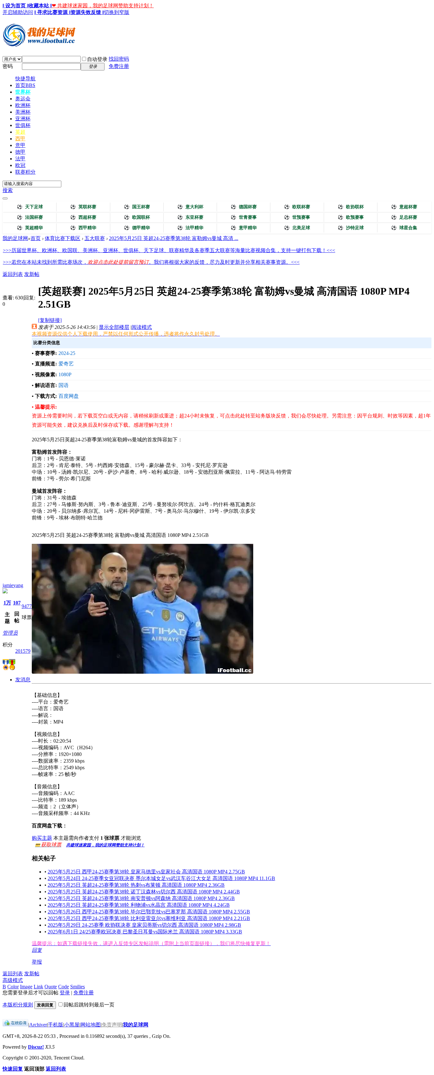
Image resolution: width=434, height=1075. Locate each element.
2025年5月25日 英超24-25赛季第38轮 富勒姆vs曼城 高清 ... (173, 238)
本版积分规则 (18, 1004)
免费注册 (119, 66)
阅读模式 (142, 327)
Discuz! (36, 1047)
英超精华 (30, 227)
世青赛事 (244, 217)
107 (17, 602)
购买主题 (42, 838)
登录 (65, 992)
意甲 (20, 145)
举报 (37, 962)
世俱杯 (23, 125)
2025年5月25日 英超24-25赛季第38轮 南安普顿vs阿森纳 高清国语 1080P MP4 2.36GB (141, 898)
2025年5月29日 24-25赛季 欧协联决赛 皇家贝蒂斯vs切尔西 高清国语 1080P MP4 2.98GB (144, 925)
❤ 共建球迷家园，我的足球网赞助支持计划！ (103, 5)
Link (38, 986)
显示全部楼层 (114, 327)
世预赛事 (297, 217)
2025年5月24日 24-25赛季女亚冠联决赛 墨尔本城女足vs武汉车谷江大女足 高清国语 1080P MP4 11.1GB (161, 878)
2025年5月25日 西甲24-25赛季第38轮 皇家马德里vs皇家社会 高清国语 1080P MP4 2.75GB (146, 871)
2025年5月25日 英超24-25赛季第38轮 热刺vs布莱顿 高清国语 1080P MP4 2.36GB (136, 885)
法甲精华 (190, 227)
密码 (8, 66)
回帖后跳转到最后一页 (89, 1004)
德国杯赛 (244, 206)
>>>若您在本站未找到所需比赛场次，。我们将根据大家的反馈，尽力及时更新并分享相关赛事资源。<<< (151, 262)
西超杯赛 (83, 217)
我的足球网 (15, 238)
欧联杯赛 (297, 206)
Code (63, 986)
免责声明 (112, 1024)
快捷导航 (25, 78)
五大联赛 (95, 238)
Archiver (38, 1024)
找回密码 (119, 59)
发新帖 (31, 274)
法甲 (20, 158)
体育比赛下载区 (62, 238)
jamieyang (13, 585)
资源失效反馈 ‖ (87, 12)
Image (26, 986)
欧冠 (20, 165)
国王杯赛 (137, 206)
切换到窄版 (116, 12)
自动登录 (97, 59)
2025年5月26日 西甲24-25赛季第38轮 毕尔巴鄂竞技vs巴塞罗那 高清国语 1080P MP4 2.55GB (149, 911)
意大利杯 (190, 206)
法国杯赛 (30, 217)
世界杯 (23, 92)
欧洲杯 (23, 105)
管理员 (10, 633)
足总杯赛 (404, 217)
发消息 (23, 679)
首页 (25, 85)
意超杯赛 (404, 206)
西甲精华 (83, 227)
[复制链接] (50, 320)
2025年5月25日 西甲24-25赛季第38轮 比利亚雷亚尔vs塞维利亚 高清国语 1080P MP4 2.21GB (149, 918)
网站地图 (90, 1024)
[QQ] (15, 1024)
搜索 (8, 190)
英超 (20, 132)
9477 (27, 606)
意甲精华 (244, 227)
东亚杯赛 (190, 217)
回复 (37, 950)
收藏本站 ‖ (40, 5)
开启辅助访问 (18, 12)
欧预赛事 (351, 217)
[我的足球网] (39, 45)
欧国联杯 (137, 217)
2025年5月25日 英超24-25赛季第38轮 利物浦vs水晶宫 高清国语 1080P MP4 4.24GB (139, 905)
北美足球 (297, 227)
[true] (5, 198)
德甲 (20, 152)
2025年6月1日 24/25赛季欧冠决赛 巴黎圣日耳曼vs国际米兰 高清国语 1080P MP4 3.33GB (145, 931)
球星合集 (404, 227)
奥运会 (23, 98)
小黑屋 (71, 1024)
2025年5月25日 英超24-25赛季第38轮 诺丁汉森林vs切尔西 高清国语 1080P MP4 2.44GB (144, 891)
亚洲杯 (23, 118)
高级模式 (13, 980)
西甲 (20, 138)
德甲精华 (137, 227)
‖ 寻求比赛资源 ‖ (52, 12)
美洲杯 (23, 112)
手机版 (55, 1024)
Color (13, 986)
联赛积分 (25, 172)
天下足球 (30, 206)
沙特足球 (351, 227)
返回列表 (13, 274)
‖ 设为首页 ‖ (16, 5)
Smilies (77, 986)
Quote (50, 986)
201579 (23, 651)
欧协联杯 (351, 206)
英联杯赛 (83, 206)
